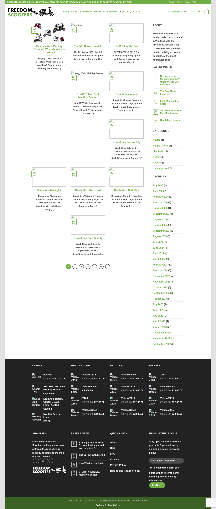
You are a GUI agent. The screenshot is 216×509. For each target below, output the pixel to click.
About (171, 2)
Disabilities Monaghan (49, 190)
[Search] (60, 12)
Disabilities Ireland (127, 94)
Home (66, 12)
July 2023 (158, 304)
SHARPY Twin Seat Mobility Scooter (88, 96)
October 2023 (160, 287)
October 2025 (160, 208)
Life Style (158, 151)
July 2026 (158, 185)
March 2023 (159, 321)
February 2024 (161, 264)
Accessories (110, 12)
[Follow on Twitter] (204, 2)
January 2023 (160, 327)
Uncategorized (161, 168)
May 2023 (158, 316)
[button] (177, 11)
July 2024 (158, 242)
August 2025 (160, 219)
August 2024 (160, 236)
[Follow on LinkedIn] (207, 2)
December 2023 (161, 276)
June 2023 (158, 310)
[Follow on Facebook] (199, 2)
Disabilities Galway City (126, 142)
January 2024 (160, 270)
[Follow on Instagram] (201, 2)
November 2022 (161, 338)
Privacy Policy (118, 465)
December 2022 (161, 332)
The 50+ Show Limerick (88, 46)
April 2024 (158, 253)
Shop (179, 2)
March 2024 (159, 259)
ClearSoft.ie (114, 505)
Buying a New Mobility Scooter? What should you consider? (49, 49)
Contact (138, 12)
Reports (157, 162)
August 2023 (160, 299)
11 (101, 266)
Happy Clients (160, 145)
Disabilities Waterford (88, 190)
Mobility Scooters (90, 12)
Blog (187, 2)
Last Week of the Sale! (126, 46)
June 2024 (158, 248)
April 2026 (158, 191)
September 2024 (162, 231)
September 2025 (162, 214)
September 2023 (162, 293)
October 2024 (160, 225)
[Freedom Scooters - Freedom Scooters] (30, 12)
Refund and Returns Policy (125, 471)
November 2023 (161, 281)
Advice (156, 140)
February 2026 (161, 196)
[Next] (107, 266)
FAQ (194, 2)
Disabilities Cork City (126, 190)
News (156, 157)
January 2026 (160, 202)
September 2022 (162, 344)
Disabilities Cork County (88, 238)
